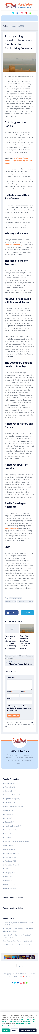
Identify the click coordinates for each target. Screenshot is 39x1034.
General (7, 822)
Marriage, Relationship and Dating (16, 841)
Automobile (9, 787)
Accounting (8, 783)
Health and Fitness (11, 826)
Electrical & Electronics (12, 806)
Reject (14, 1030)
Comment (11, 677)
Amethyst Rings (10, 601)
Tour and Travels (10, 888)
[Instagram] (22, 13)
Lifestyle (8, 837)
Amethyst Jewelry (16, 598)
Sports (7, 876)
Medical (7, 845)
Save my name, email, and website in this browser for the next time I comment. (19, 708)
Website (9, 698)
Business (8, 791)
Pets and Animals (11, 853)
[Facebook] (9, 13)
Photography (9, 857)
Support (7, 880)
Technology (9, 884)
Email (22, 691)
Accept (5, 1030)
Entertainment (10, 810)
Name (9, 691)
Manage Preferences (28, 1030)
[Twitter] (13, 13)
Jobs (6, 834)
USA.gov (8, 727)
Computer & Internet (11, 795)
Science (7, 869)
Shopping (8, 873)
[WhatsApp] (30, 13)
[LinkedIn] (17, 13)
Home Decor (9, 830)
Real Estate (8, 861)
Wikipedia (30, 722)
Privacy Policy (24, 1019)
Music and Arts (10, 849)
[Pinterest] (26, 13)
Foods (7, 818)
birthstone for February (25, 601)
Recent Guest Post (11, 865)
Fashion (5, 26)
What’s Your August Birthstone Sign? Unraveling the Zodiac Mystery (19, 160)
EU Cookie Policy (13, 1021)
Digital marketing (10, 799)
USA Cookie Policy (28, 1021)
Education (8, 803)
